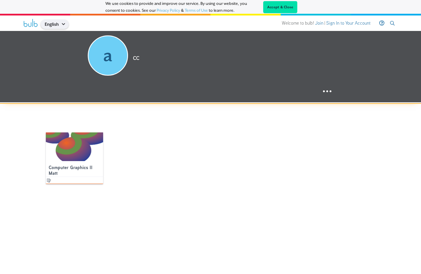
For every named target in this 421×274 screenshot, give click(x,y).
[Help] (382, 23)
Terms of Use (196, 10)
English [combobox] (52, 24)
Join (319, 23)
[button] (65, 24)
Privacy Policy (168, 10)
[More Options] (327, 91)
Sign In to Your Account (348, 23)
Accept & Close (280, 7)
